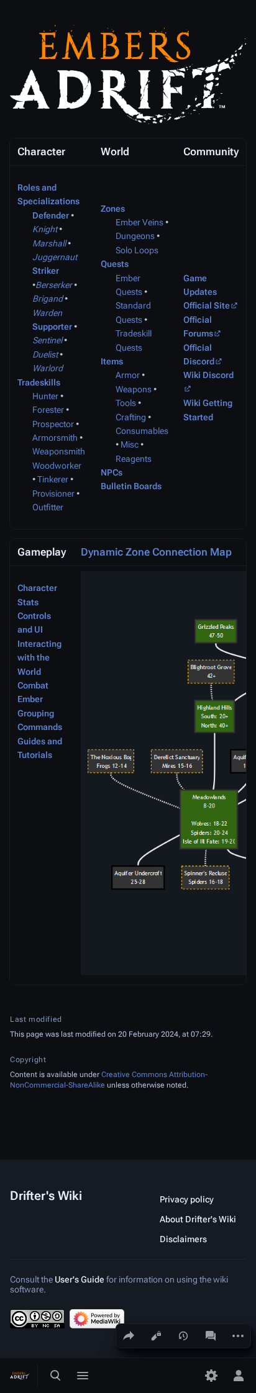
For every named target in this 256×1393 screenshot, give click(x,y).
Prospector (53, 424)
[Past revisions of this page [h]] (183, 1335)
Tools (126, 403)
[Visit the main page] (19, 1375)
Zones (113, 209)
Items (112, 361)
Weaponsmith (58, 451)
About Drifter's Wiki (198, 1219)
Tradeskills (38, 382)
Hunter (45, 396)
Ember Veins (139, 222)
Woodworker (56, 466)
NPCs (111, 472)
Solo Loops (137, 250)
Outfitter (47, 507)
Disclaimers (183, 1239)
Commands (39, 727)
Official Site (206, 305)
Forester (48, 410)
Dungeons (135, 236)
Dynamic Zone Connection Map (156, 552)
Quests (115, 264)
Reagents (134, 459)
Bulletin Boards (131, 486)
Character (37, 588)
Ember (30, 699)
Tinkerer (52, 479)
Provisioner (53, 493)
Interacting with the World (39, 658)
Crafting (131, 417)
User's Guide (79, 1279)
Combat (32, 685)
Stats (28, 602)
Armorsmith (55, 438)
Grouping (35, 713)
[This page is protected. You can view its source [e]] (156, 1335)
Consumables (142, 431)
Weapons (134, 389)
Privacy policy (187, 1199)
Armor (128, 375)
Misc (130, 444)
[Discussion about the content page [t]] (210, 1335)
